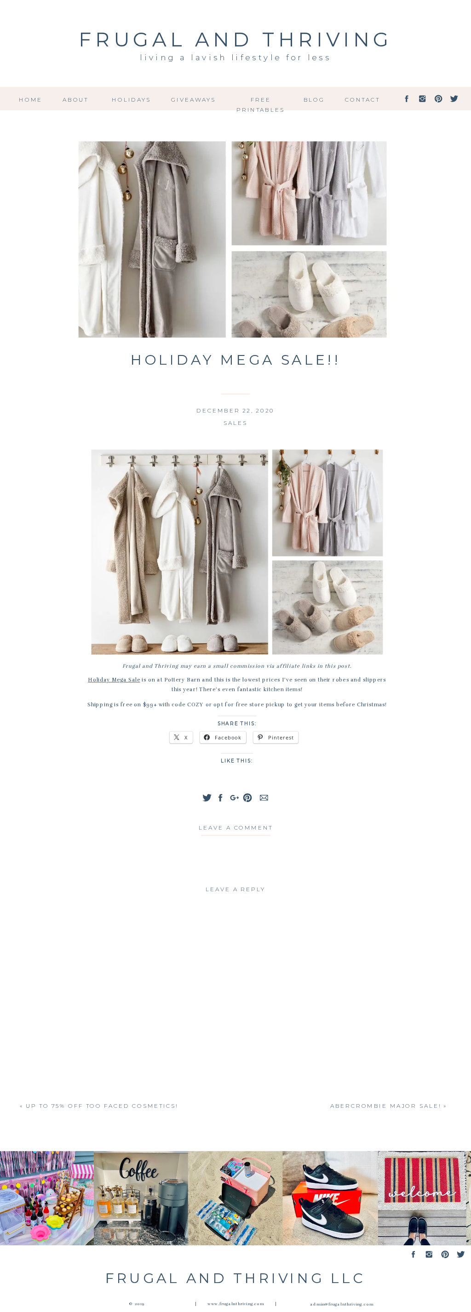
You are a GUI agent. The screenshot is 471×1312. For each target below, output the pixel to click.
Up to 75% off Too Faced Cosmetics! (102, 1105)
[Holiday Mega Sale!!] (236, 239)
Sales (235, 422)
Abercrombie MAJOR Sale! (385, 1105)
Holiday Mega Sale (114, 680)
